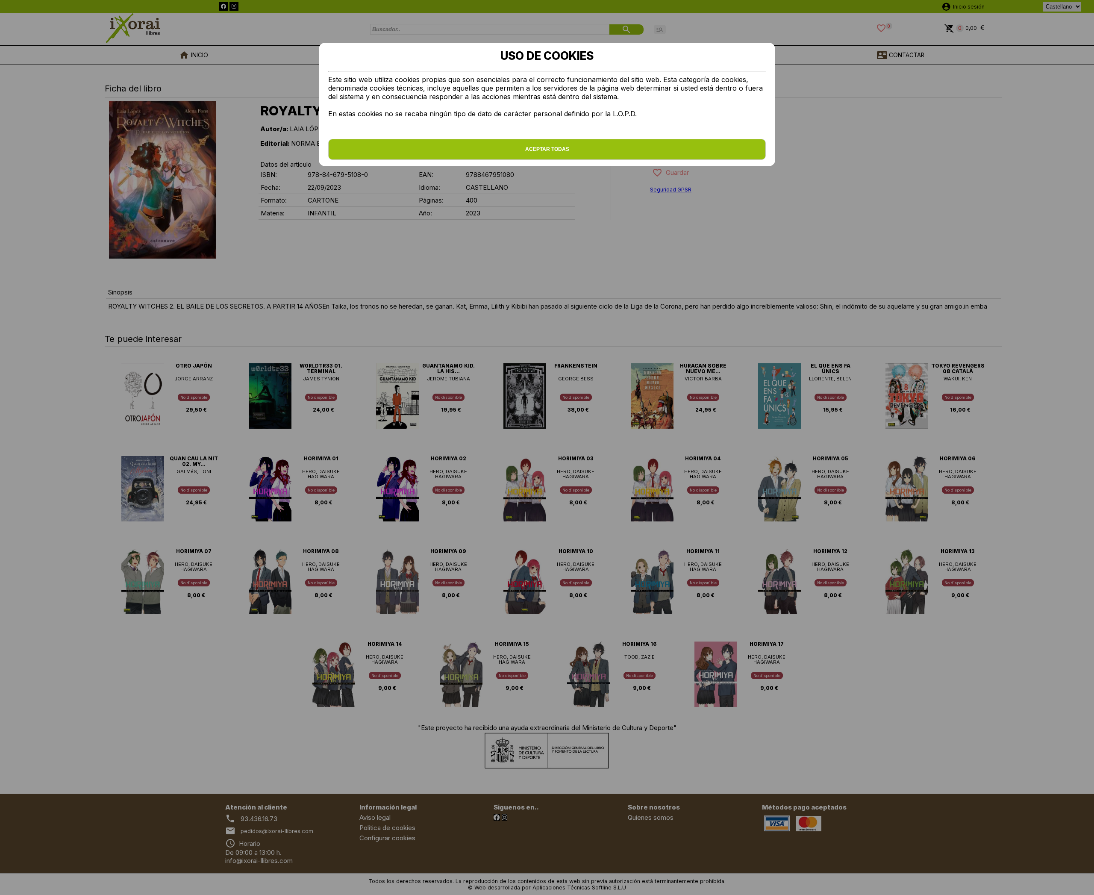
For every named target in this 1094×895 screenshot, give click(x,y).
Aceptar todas (547, 149)
